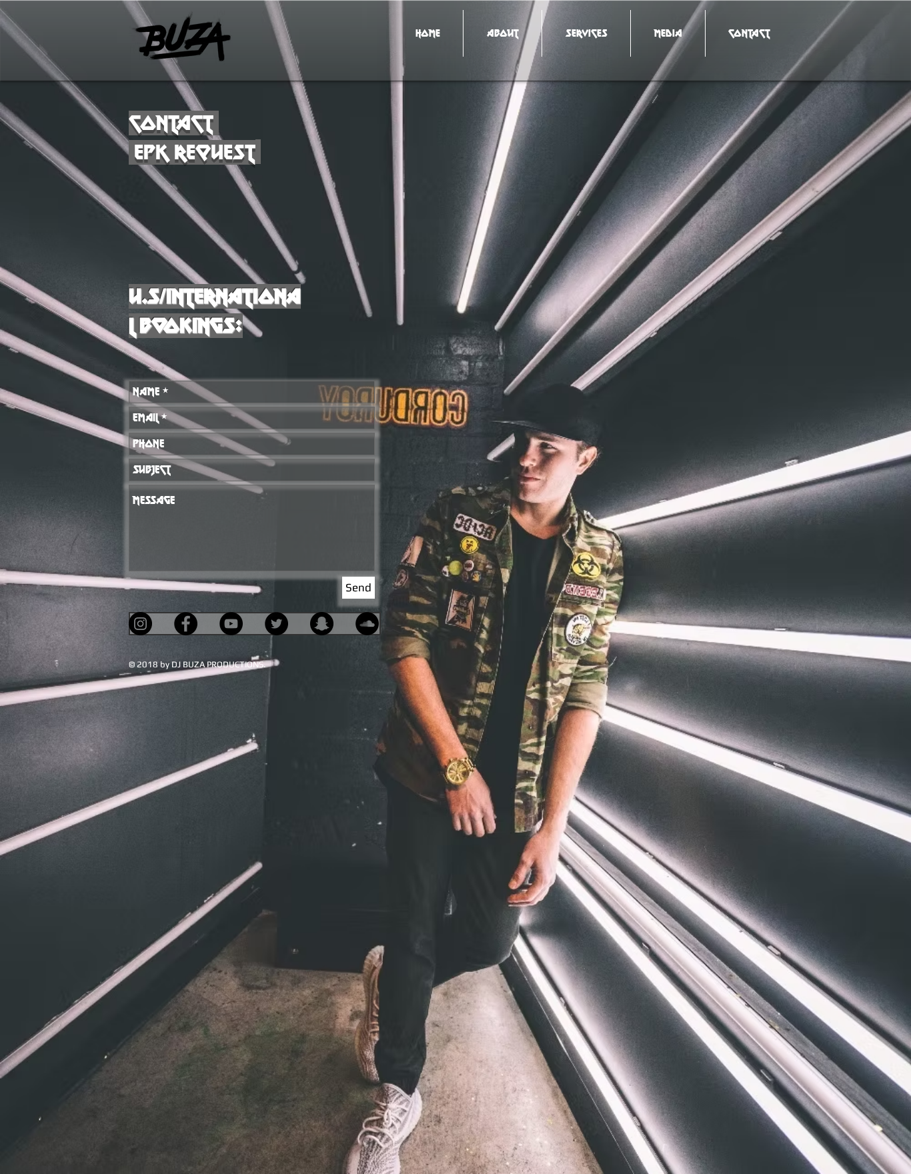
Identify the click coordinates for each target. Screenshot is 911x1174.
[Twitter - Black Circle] (276, 623)
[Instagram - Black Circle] (140, 623)
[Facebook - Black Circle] (185, 623)
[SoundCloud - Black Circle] (367, 623)
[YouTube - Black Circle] (231, 623)
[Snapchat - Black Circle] (321, 623)
